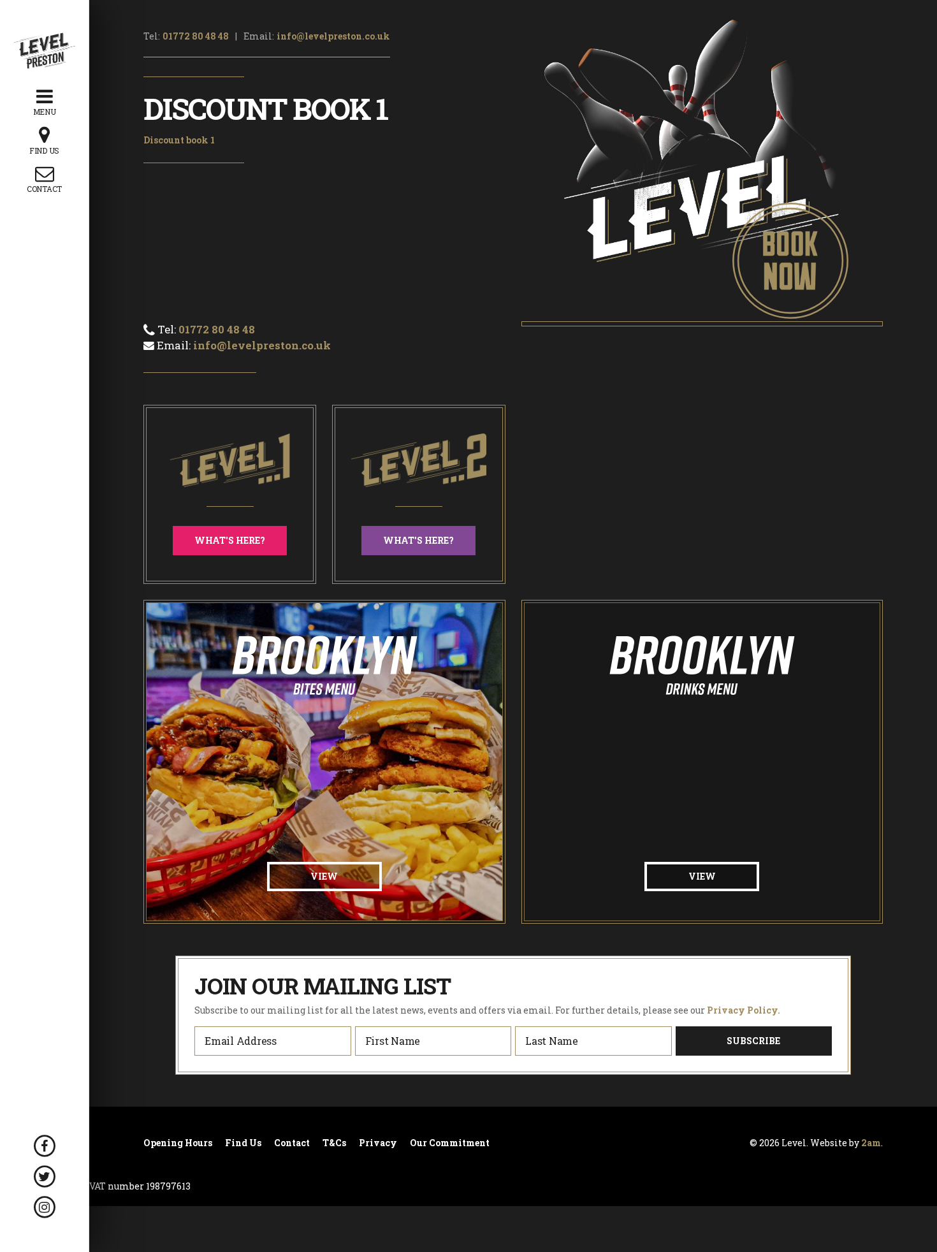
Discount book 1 (179, 140)
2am (871, 1143)
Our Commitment (450, 1143)
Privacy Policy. (743, 1010)
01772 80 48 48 (196, 36)
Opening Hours (177, 1143)
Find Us (243, 1143)
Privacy (378, 1143)
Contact (292, 1143)
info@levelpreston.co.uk (333, 36)
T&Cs (334, 1143)
